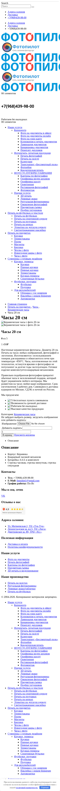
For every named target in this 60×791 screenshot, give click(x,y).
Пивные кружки (29, 270)
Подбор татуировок (31, 210)
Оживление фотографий (33, 204)
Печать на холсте (29, 158)
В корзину (7, 435)
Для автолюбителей (25, 290)
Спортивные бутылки (32, 278)
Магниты (19, 244)
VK (3, 495)
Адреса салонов (16, 11)
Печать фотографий (31, 156)
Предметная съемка (31, 207)
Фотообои (26, 167)
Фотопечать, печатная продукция (32, 153)
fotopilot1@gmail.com (28, 480)
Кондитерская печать (32, 170)
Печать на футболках (25, 215)
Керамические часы (24, 414)
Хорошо (45, 787)
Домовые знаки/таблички (22, 588)
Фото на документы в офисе (35, 133)
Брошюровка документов (34, 147)
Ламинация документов (33, 144)
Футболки (26, 284)
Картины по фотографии (34, 176)
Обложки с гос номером (33, 293)
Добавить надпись (12, 428)
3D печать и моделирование (23, 570)
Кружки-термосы (29, 275)
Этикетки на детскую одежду (30, 227)
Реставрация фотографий (34, 187)
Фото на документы (18, 559)
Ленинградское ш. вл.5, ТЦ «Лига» (27, 529)
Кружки (18, 235)
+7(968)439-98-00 (17, 17)
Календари (26, 161)
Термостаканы (22, 238)
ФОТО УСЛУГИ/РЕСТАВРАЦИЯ (33, 173)
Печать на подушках (25, 221)
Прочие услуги (22, 193)
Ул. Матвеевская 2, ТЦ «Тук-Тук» (26, 526)
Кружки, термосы (23, 261)
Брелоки (18, 247)
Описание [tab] (13, 440)
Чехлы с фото (21, 250)
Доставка (13, 14)
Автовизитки (27, 298)
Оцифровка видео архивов (35, 178)
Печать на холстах (18, 583)
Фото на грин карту (31, 138)
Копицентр (20, 130)
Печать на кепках (23, 224)
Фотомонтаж (27, 190)
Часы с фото (20, 255)
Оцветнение (27, 184)
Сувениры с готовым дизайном (25, 258)
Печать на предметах (19, 233)
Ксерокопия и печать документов (38, 141)
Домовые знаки (28, 198)
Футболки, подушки (25, 281)
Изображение (9, 423)
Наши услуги (15, 127)
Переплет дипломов (31, 150)
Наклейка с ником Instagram (35, 295)
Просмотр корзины (24, 435)
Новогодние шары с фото (28, 253)
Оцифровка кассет (30, 181)
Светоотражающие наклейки (30, 230)
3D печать (26, 195)
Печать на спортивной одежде (30, 218)
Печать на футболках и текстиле (25, 213)
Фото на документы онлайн (35, 136)
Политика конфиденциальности (25, 547)
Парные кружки (29, 267)
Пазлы (17, 241)
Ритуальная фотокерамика (34, 201)
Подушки (25, 287)
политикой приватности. (27, 787)
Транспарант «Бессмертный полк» (39, 164)
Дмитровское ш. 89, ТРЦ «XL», (25, 532)
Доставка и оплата (18, 544)
